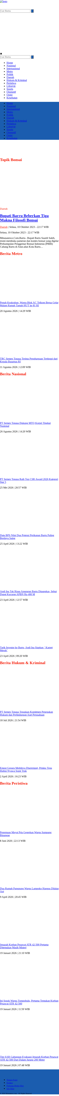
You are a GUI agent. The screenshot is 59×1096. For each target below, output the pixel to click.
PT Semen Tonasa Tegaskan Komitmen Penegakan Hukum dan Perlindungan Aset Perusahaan (26, 713)
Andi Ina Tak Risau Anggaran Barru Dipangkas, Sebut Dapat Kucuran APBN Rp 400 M (28, 593)
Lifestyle (11, 86)
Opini (9, 94)
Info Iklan (10, 1089)
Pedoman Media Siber (15, 1086)
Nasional (11, 65)
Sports (10, 89)
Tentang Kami (12, 1080)
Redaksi (10, 1083)
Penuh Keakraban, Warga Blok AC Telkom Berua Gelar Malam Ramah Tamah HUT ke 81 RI (29, 304)
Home (10, 62)
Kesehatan (12, 97)
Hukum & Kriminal (17, 80)
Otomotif (11, 91)
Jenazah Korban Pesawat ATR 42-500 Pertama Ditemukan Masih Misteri (24, 946)
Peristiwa (11, 83)
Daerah (10, 77)
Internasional (13, 68)
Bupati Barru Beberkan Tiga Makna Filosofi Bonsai (24, 218)
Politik (10, 74)
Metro (10, 71)
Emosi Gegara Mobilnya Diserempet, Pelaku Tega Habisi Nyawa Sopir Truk (26, 769)
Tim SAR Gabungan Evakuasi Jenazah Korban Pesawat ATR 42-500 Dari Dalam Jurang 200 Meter (29, 1058)
